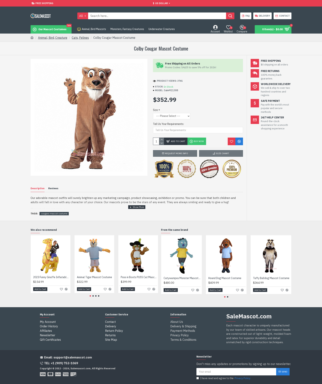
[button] (90, 296)
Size (155, 110)
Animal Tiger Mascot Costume (94, 277)
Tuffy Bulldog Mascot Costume (271, 278)
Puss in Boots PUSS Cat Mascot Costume (139, 277)
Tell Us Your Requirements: (168, 124)
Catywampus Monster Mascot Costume (182, 278)
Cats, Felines (80, 38)
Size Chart (222, 153)
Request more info (176, 153)
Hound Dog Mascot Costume (224, 278)
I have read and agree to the (225, 378)
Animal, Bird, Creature (52, 38)
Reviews (53, 188)
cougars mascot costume (54, 213)
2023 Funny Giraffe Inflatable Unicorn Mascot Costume (51, 277)
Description (38, 188)
